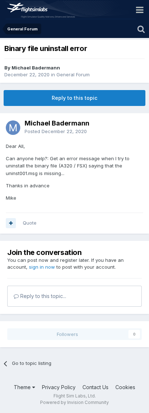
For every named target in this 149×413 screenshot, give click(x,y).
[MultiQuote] (11, 223)
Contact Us (95, 387)
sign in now (42, 267)
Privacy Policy (59, 387)
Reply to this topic (74, 98)
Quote (30, 223)
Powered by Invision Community (74, 402)
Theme (23, 387)
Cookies (125, 387)
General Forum (73, 74)
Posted (56, 131)
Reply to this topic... (42, 296)
